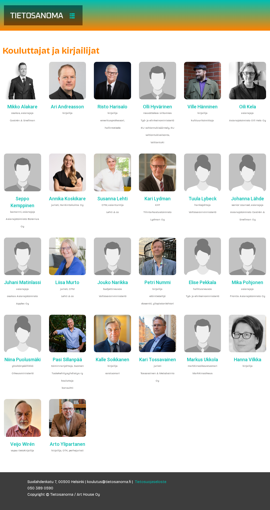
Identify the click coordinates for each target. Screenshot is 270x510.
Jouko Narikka (112, 282)
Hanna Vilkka (247, 359)
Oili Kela (247, 106)
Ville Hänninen (202, 106)
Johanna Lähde (247, 198)
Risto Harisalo (112, 106)
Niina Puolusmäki (22, 359)
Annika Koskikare (67, 198)
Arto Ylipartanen (67, 444)
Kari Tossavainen (157, 359)
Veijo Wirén (22, 444)
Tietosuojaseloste (150, 482)
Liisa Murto (67, 282)
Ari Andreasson (67, 106)
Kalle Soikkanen (112, 359)
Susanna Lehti (112, 198)
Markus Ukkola (202, 359)
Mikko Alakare (22, 106)
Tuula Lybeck (202, 198)
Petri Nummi (157, 282)
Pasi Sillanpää (67, 359)
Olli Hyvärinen (157, 106)
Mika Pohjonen (247, 282)
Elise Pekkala (202, 282)
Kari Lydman (157, 198)
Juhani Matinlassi (22, 282)
